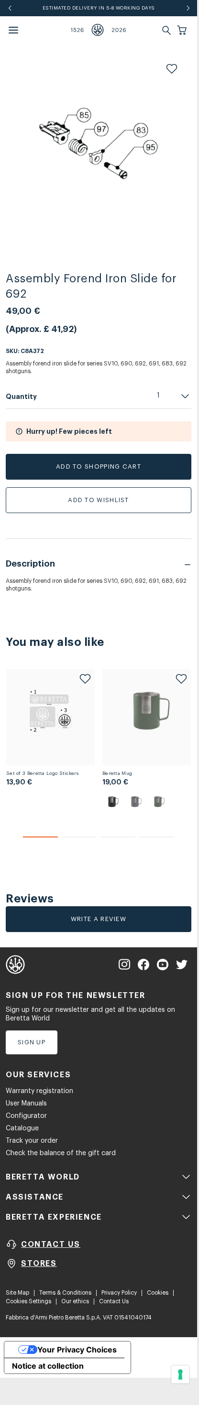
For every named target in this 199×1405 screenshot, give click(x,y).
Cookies (157, 1293)
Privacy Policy (119, 1293)
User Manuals (26, 1103)
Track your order (32, 1140)
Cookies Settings (28, 1301)
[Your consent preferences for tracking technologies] (180, 1374)
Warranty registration (39, 1091)
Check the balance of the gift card (61, 1153)
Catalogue (22, 1128)
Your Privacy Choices (77, 1349)
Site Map (17, 1293)
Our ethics (75, 1301)
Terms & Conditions (65, 1293)
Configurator (26, 1116)
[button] (182, 30)
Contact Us (114, 1301)
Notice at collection (48, 1366)
